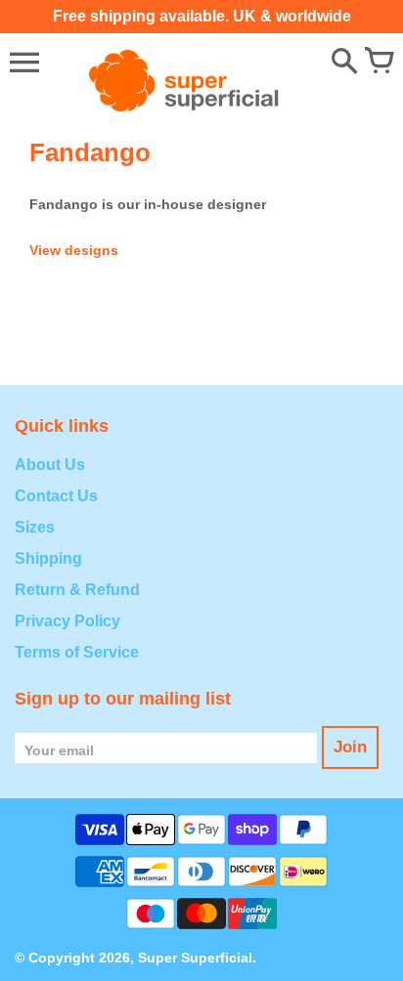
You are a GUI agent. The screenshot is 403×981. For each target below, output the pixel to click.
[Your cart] (378, 62)
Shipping (48, 558)
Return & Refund (77, 589)
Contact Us (56, 496)
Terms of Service (77, 652)
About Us (50, 464)
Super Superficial (195, 957)
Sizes (35, 527)
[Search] (344, 62)
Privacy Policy (67, 621)
